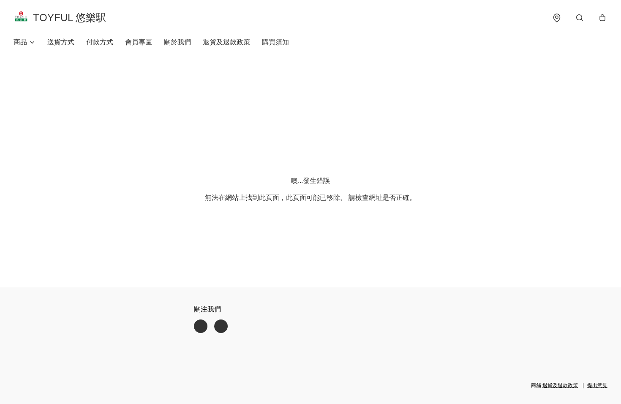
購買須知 (275, 42)
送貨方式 (60, 42)
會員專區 (138, 42)
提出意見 (597, 385)
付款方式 (99, 42)
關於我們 (177, 42)
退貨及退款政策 (226, 42)
